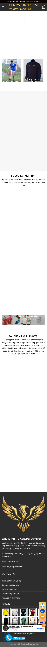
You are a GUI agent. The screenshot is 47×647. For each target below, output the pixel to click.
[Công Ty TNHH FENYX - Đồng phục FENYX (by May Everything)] (23, 7)
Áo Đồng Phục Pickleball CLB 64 (27, 268)
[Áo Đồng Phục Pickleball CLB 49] (27, 226)
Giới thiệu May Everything (11, 581)
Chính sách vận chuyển (10, 594)
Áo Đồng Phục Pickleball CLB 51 (27, 210)
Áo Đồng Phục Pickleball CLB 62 (27, 297)
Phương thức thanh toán (11, 598)
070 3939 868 (19, 638)
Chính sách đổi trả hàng (10, 585)
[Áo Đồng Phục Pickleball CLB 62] (27, 285)
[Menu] (3, 7)
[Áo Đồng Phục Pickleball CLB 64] (27, 256)
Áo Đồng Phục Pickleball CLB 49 (27, 239)
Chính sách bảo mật (9, 589)
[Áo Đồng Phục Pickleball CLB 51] (27, 198)
